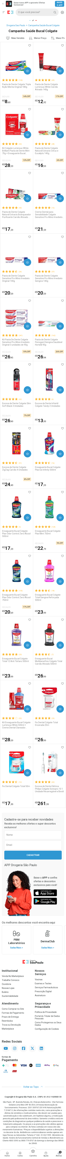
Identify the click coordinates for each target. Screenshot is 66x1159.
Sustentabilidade (10, 996)
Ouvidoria (6, 984)
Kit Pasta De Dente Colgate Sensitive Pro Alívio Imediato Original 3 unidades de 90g (16, 342)
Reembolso (7, 1021)
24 (7, 484)
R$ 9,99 (5, 96)
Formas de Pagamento (13, 1013)
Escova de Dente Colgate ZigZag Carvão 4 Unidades (15, 468)
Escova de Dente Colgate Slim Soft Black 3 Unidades (16, 404)
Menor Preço (40, 38)
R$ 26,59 (6, 479)
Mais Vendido (17, 38)
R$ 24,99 (39, 543)
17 (7, 229)
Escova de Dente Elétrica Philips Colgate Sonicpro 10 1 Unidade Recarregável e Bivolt (49, 789)
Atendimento (10, 1003)
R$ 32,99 (6, 160)
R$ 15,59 (39, 96)
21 (40, 229)
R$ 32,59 (6, 352)
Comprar (25, 71)
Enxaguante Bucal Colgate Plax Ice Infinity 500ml (47, 468)
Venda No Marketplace (13, 976)
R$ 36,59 (39, 352)
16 (40, 165)
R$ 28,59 (6, 416)
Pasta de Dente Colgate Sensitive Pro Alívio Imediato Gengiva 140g (48, 278)
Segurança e (43, 1005)
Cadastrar (33, 855)
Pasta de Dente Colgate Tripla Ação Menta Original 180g (16, 85)
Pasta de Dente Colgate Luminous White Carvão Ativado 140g (46, 87)
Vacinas (39, 979)
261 (42, 803)
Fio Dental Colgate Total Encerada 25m (46, 723)
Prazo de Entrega (10, 1017)
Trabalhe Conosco (10, 980)
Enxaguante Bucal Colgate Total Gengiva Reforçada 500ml (47, 597)
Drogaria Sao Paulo (16, 25)
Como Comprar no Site (13, 1009)
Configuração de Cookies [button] (47, 1029)
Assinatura (40, 995)
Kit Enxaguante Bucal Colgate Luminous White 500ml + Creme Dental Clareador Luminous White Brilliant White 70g (16, 725)
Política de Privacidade (46, 1012)
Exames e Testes (43, 983)
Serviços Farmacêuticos (46, 987)
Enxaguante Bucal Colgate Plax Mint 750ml (47, 532)
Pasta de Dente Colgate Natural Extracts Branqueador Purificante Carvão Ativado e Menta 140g (16, 214)
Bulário (5, 992)
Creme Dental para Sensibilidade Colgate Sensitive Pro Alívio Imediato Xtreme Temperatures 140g (48, 214)
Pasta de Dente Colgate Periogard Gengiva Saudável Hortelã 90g (48, 342)
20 (7, 292)
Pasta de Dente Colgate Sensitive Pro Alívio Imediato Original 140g (16, 278)
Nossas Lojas (8, 988)
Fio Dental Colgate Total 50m (16, 786)
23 (40, 611)
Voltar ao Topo (31, 1086)
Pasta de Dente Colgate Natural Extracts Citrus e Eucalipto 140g (46, 151)
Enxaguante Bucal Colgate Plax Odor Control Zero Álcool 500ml (16, 533)
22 (40, 548)
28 (7, 165)
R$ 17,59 (39, 160)
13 (40, 420)
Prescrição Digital (43, 991)
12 (40, 101)
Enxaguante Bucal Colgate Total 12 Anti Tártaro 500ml (15, 659)
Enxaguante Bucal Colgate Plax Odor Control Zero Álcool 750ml (16, 597)
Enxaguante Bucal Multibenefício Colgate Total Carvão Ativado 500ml (48, 661)
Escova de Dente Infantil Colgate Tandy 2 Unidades (47, 404)
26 (7, 356)
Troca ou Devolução (11, 1025)
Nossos (40, 972)
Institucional (10, 970)
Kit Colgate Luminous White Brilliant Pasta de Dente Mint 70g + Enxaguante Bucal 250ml (15, 151)
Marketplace (8, 1029)
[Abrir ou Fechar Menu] (3, 12)
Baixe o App (59, 3)
